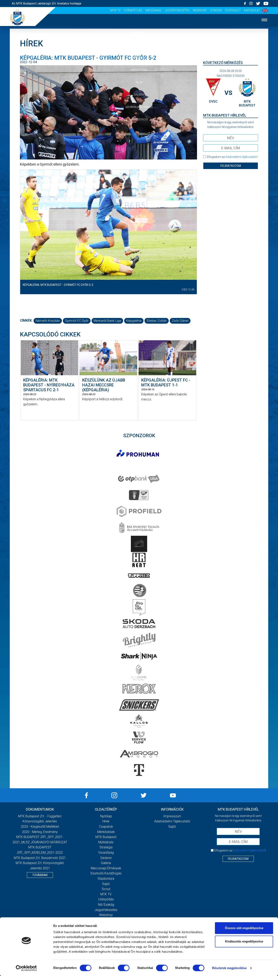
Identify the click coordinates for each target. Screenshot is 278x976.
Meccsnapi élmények (106, 868)
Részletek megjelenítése (229, 968)
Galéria (139, 94)
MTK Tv (115, 10)
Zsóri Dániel (180, 321)
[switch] (123, 968)
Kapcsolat (252, 10)
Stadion (216, 10)
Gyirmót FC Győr (77, 321)
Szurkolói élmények (139, 106)
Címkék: (26, 320)
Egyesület (233, 10)
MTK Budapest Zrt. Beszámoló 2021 (40, 858)
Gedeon (106, 858)
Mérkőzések (139, 69)
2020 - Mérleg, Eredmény (40, 832)
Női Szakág (153, 10)
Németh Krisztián (48, 321)
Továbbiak (40, 875)
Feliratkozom (230, 165)
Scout (106, 889)
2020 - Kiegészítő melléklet (40, 827)
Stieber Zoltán (157, 321)
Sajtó (106, 884)
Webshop (200, 10)
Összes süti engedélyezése (244, 928)
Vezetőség (106, 853)
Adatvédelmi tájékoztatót (241, 156)
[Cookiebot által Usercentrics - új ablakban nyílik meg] (26, 968)
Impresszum (172, 816)
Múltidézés (106, 842)
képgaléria (133, 321)
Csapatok (139, 57)
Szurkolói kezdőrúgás (105, 873)
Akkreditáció (139, 119)
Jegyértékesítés (177, 10)
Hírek (139, 45)
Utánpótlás (133, 10)
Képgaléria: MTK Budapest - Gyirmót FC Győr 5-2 (58, 284)
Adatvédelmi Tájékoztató (172, 821)
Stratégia (106, 847)
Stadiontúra (106, 879)
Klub (139, 82)
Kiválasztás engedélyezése (244, 941)
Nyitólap (139, 32)
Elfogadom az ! (232, 156)
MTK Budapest (105, 837)
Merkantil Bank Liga (107, 321)
